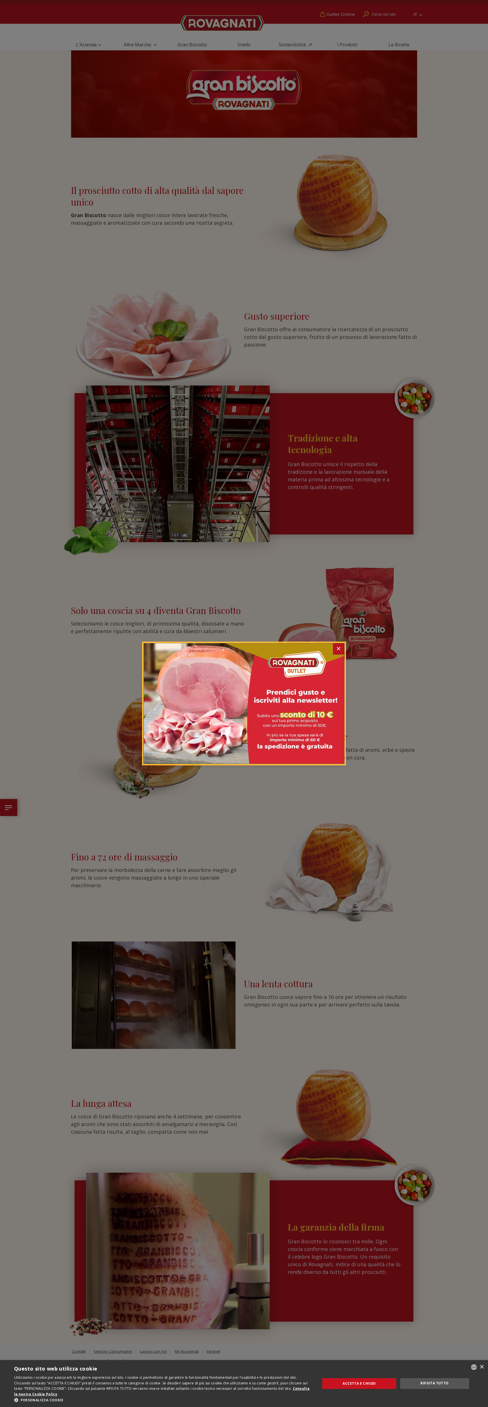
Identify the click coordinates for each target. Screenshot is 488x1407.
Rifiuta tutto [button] (434, 1383)
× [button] (482, 1367)
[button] (162, 1400)
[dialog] (244, 1383)
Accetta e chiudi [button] (359, 1383)
